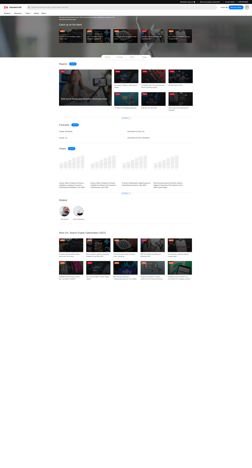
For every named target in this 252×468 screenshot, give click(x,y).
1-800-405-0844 (243, 2)
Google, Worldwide (65, 131)
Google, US (63, 138)
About (43, 13)
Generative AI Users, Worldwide (138, 138)
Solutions (7, 13)
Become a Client (236, 7)
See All (73, 64)
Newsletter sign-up (186, 2)
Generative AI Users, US (135, 131)
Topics (27, 13)
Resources (18, 13)
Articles (36, 13)
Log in (223, 7)
